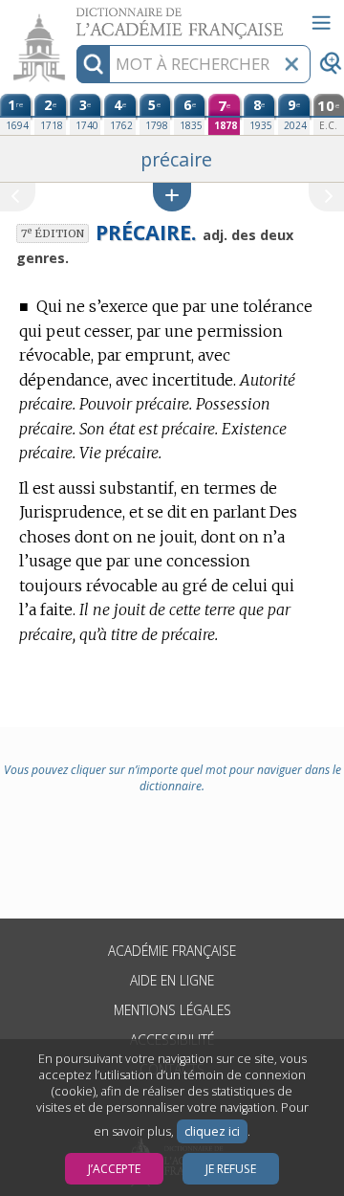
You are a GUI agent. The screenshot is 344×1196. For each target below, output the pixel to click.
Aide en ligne (172, 980)
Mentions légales (172, 1010)
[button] (172, 196)
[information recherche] (93, 64)
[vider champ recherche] (291, 64)
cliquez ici (212, 1131)
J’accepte (114, 1169)
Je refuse (230, 1169)
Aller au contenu (73, 17)
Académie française (172, 950)
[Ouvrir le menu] (321, 23)
